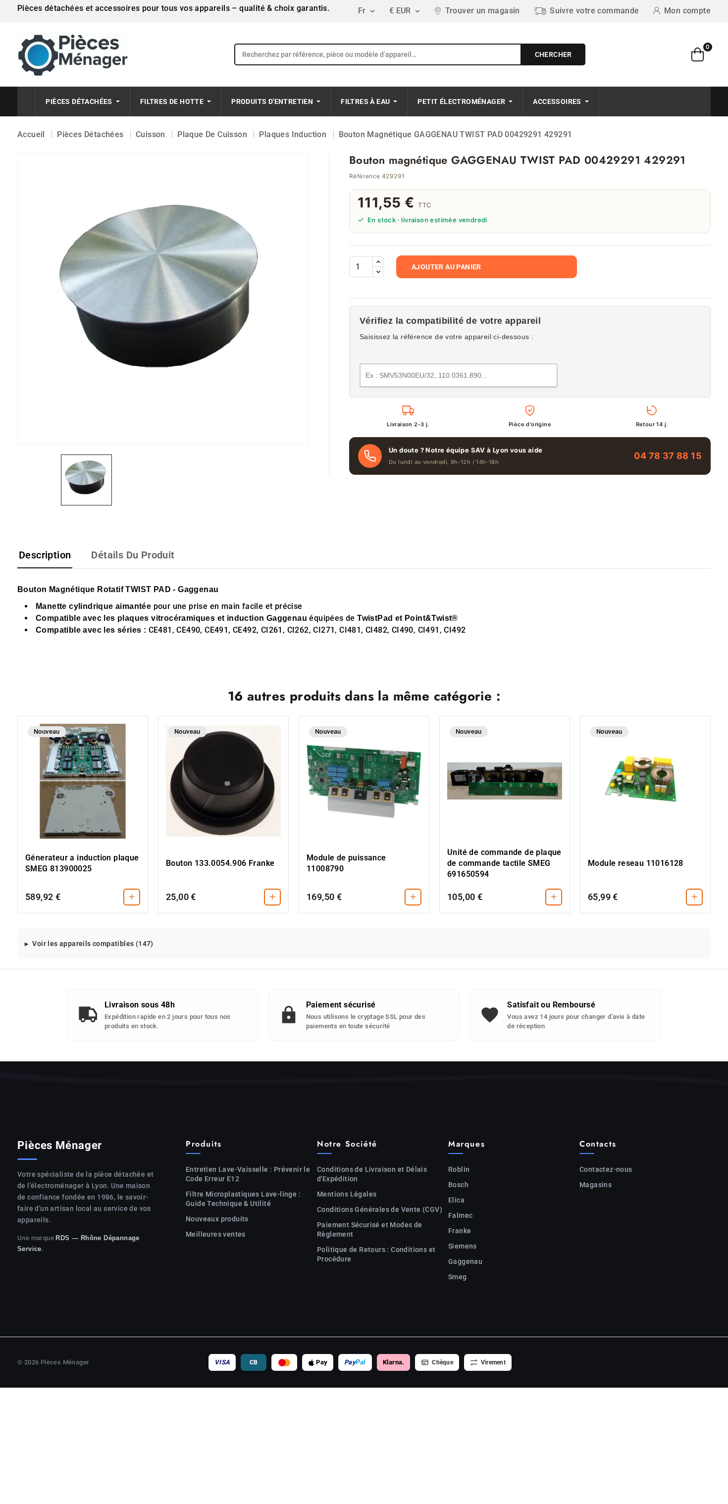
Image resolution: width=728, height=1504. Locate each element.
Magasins (595, 1185)
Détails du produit (132, 555)
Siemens (462, 1246)
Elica (456, 1200)
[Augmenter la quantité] (377, 261)
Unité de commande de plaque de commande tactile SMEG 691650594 (504, 863)
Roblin (458, 1169)
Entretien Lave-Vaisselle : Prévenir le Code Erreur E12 (248, 1174)
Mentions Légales (346, 1194)
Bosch (458, 1185)
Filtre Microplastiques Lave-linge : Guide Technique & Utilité (243, 1198)
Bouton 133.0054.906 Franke (220, 863)
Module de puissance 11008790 (346, 863)
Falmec (460, 1215)
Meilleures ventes (216, 1234)
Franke (459, 1231)
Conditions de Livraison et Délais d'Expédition (372, 1174)
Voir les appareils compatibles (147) (92, 944)
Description (45, 555)
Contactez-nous (605, 1169)
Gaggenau (465, 1261)
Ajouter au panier (446, 267)
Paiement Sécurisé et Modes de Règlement (369, 1229)
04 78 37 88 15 (668, 456)
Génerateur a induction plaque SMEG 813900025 (82, 863)
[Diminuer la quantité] (377, 271)
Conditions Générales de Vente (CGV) (379, 1209)
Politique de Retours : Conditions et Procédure (376, 1254)
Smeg (457, 1277)
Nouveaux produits (217, 1219)
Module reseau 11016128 (635, 863)
